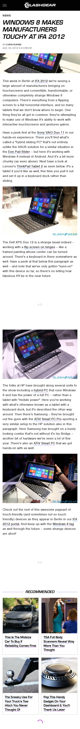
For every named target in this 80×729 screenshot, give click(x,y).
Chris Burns (13, 44)
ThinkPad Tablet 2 (30, 166)
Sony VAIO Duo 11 (50, 132)
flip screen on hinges (39, 247)
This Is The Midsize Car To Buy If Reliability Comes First (20, 641)
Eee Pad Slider (19, 152)
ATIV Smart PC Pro (48, 419)
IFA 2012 (41, 81)
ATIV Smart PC (44, 443)
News (7, 16)
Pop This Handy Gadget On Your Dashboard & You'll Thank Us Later (57, 703)
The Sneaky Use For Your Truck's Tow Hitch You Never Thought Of (19, 703)
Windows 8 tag (63, 524)
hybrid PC (41, 390)
